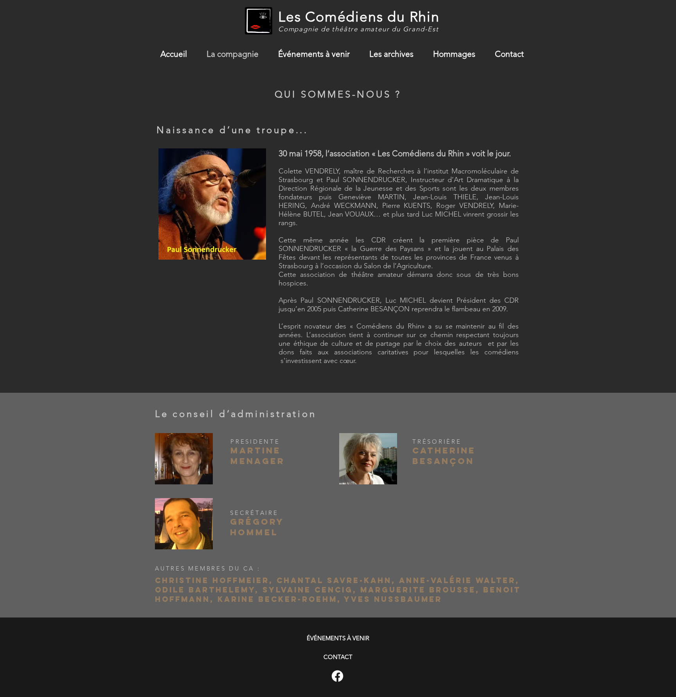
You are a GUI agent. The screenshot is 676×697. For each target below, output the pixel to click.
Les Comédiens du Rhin (359, 16)
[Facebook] (337, 676)
